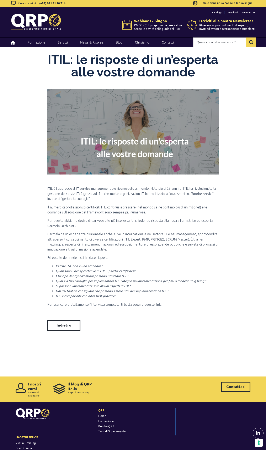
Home (102, 416)
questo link (152, 304)
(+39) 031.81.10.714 (52, 3)
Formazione (106, 421)
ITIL (50, 188)
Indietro (64, 325)
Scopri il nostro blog (80, 388)
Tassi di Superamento (112, 431)
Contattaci (235, 386)
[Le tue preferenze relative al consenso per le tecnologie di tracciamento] (259, 443)
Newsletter (248, 12)
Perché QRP (106, 426)
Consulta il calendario (34, 389)
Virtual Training (26, 443)
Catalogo (217, 12)
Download (232, 12)
